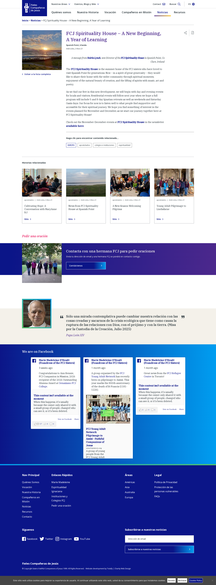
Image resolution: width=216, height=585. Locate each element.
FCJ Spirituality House (132, 57)
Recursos (179, 12)
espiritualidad (124, 145)
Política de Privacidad (165, 482)
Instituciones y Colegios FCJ (59, 498)
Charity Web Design (122, 568)
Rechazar (182, 580)
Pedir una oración (61, 505)
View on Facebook (65, 419)
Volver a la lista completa (37, 74)
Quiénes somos (61, 12)
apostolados (84, 145)
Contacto (27, 516)
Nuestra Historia (88, 12)
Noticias (162, 12)
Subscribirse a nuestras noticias (144, 549)
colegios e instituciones (104, 145)
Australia (130, 492)
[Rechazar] (212, 580)
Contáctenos (75, 265)
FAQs (157, 496)
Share (76, 419)
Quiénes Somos (30, 482)
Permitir (171, 580)
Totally (110, 568)
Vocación (110, 12)
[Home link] (34, 8)
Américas (130, 482)
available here (75, 125)
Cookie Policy (196, 580)
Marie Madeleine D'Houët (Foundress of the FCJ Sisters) (57, 361)
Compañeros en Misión (136, 12)
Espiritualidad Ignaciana (58, 489)
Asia (127, 487)
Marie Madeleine (60, 482)
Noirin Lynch (94, 57)
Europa (71, 145)
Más (26, 219)
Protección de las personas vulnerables (166, 489)
